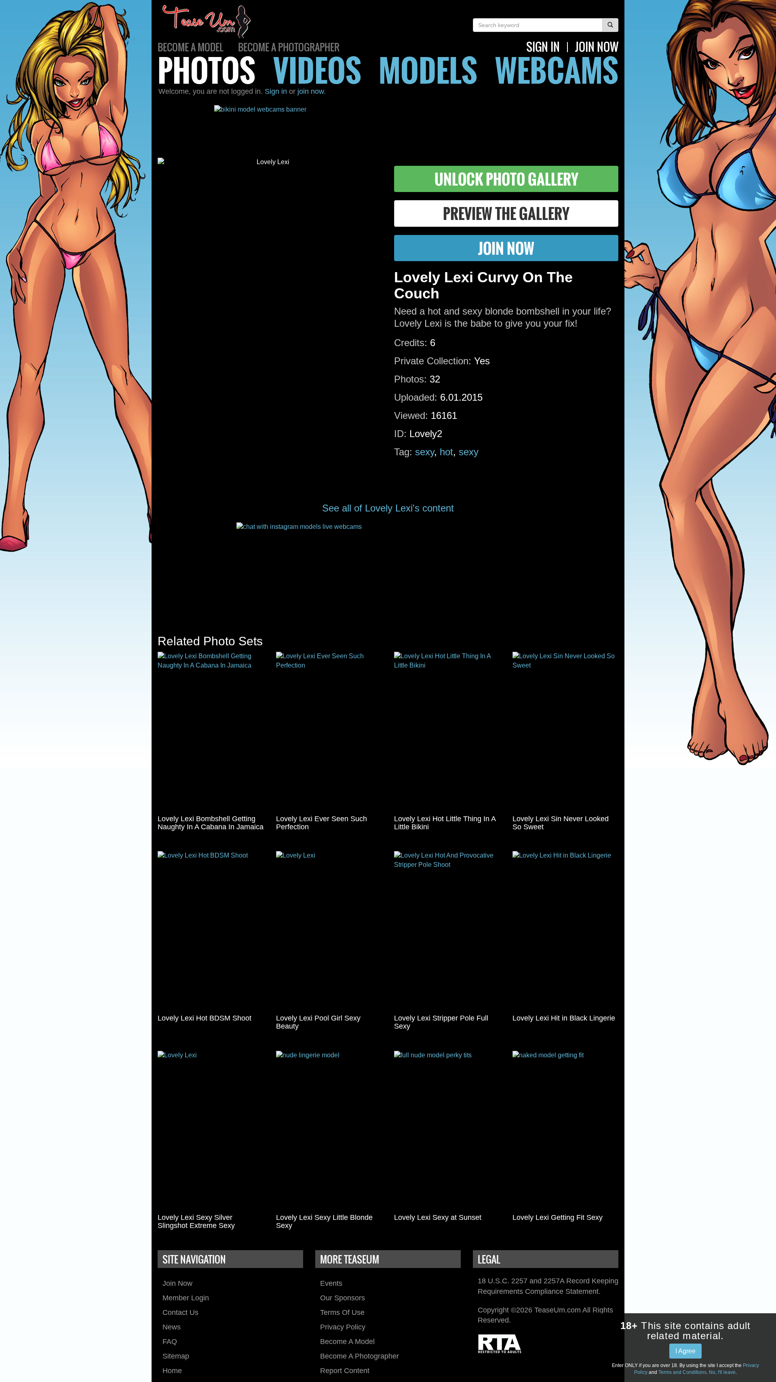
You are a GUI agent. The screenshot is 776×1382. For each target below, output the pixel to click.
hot (446, 451)
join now (596, 46)
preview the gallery (506, 213)
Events (331, 1283)
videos (317, 70)
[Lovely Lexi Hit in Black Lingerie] (565, 930)
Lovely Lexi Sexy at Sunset (437, 1217)
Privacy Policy (342, 1327)
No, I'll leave (722, 1372)
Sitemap (175, 1356)
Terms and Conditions (682, 1372)
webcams (556, 70)
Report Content (344, 1371)
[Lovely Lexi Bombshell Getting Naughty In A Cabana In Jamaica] (211, 731)
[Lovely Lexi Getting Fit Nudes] (565, 1130)
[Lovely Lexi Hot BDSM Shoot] (211, 930)
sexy (424, 451)
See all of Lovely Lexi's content (388, 508)
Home (172, 1371)
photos (206, 70)
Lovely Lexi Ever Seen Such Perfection (321, 823)
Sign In (543, 46)
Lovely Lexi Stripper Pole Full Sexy (441, 1022)
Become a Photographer (289, 47)
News (171, 1327)
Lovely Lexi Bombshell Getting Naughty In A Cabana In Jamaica (211, 823)
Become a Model (191, 47)
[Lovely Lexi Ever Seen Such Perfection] (329, 731)
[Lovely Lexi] (329, 930)
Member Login (185, 1298)
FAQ (169, 1342)
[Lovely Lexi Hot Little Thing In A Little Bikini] (447, 731)
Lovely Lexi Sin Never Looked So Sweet (560, 823)
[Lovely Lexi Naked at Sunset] (447, 1130)
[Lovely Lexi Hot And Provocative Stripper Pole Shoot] (447, 930)
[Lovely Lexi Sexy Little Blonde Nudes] (329, 1130)
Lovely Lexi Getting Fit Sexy (557, 1217)
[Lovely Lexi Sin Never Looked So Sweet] (565, 731)
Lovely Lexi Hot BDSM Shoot (204, 1018)
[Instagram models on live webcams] (388, 570)
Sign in (276, 91)
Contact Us (180, 1312)
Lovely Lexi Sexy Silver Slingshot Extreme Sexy (196, 1221)
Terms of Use (342, 1312)
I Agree (685, 1351)
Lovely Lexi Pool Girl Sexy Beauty (318, 1022)
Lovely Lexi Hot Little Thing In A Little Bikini (445, 823)
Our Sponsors (342, 1298)
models (428, 70)
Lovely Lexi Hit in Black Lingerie (563, 1018)
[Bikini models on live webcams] (388, 125)
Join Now (177, 1283)
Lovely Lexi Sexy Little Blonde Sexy (324, 1221)
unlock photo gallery (506, 179)
